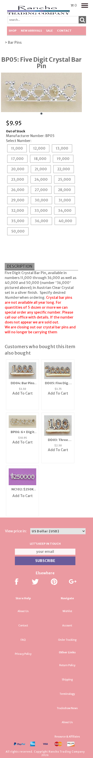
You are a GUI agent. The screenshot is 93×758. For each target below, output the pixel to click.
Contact (64, 30)
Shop (13, 30)
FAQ (23, 639)
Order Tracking (67, 639)
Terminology (67, 694)
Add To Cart (22, 393)
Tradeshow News (67, 708)
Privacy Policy (23, 654)
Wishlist (67, 611)
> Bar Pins (13, 42)
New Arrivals (31, 30)
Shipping (67, 679)
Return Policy (67, 665)
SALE (49, 30)
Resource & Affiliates (67, 736)
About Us (23, 611)
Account (67, 625)
